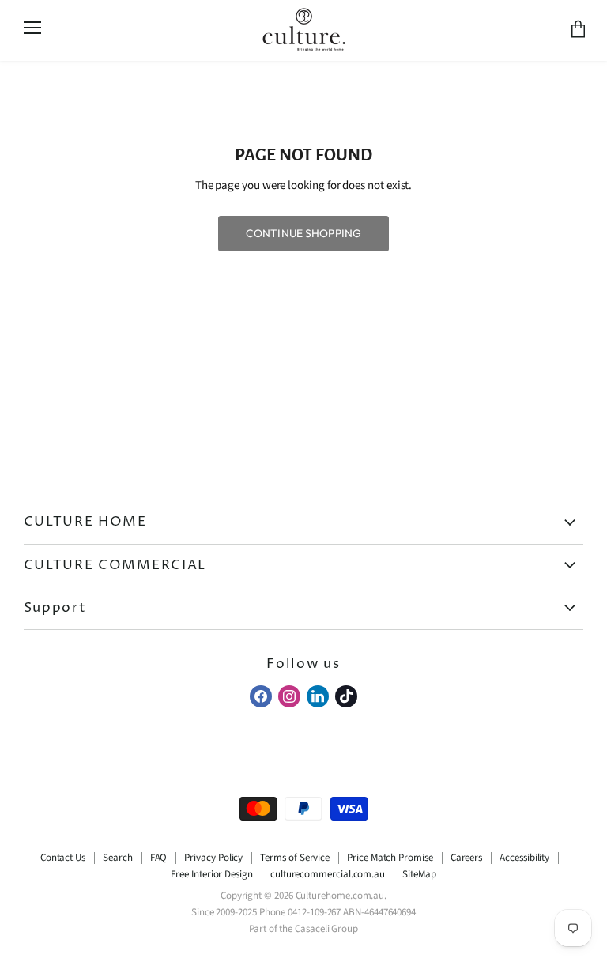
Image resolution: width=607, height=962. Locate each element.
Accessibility (524, 858)
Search (118, 858)
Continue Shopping (303, 233)
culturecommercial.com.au (327, 874)
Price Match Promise (390, 858)
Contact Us (62, 858)
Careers (466, 858)
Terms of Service (295, 858)
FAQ (159, 858)
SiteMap (418, 874)
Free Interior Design (212, 874)
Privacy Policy (213, 858)
